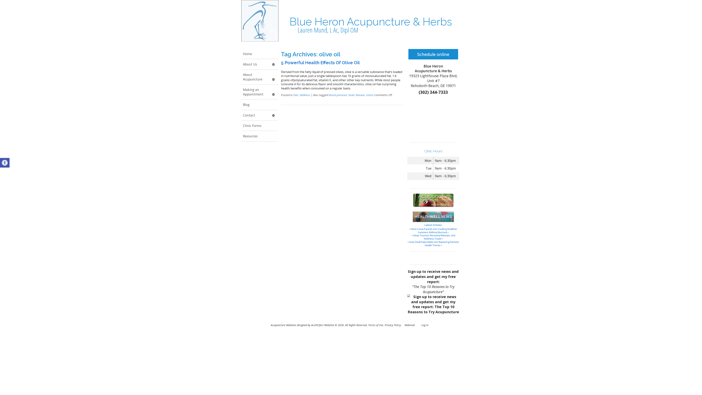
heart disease (356, 95)
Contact (249, 115)
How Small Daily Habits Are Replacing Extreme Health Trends (434, 243)
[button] (5, 163)
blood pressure (338, 95)
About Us (250, 64)
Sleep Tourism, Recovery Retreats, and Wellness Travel (434, 237)
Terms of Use (375, 325)
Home (247, 54)
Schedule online (433, 54)
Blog (246, 104)
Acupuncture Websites (283, 325)
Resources (250, 136)
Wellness (305, 95)
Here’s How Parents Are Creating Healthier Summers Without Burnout (434, 230)
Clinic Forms (252, 125)
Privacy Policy (393, 325)
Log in (424, 325)
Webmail (410, 325)
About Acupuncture (252, 76)
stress (369, 95)
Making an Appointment (253, 91)
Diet (295, 95)
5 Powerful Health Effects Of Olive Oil (320, 62)
